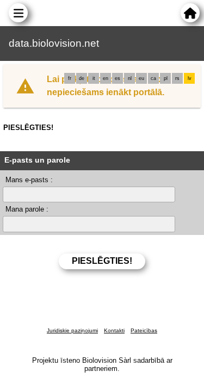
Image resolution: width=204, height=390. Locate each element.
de (81, 78)
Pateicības (144, 330)
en (105, 78)
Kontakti (114, 330)
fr (69, 78)
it (93, 78)
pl (166, 78)
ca (153, 78)
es (117, 78)
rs (177, 78)
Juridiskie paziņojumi (72, 330)
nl (130, 78)
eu (141, 78)
